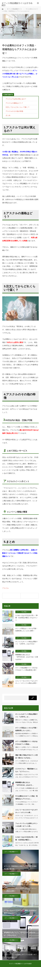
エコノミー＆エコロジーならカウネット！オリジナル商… (26, 811)
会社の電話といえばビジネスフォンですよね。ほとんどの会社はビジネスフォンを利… (26, 777)
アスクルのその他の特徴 (14, 111)
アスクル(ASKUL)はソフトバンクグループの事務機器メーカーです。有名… (26, 803)
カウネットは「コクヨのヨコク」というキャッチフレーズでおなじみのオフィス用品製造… (26, 818)
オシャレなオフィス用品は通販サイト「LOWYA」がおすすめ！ (26, 643)
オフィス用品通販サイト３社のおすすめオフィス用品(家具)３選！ (26, 669)
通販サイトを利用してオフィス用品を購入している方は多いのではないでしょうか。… (26, 749)
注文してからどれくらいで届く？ (17, 107)
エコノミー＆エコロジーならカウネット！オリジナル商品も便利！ (26, 682)
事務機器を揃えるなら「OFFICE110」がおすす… (24, 784)
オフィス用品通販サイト (23, 611)
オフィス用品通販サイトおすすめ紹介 (21, 963)
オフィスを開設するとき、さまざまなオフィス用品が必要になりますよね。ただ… (26, 763)
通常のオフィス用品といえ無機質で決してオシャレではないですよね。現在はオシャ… (26, 722)
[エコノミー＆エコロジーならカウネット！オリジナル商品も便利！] (11, 596)
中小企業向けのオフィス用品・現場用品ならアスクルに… (26, 797)
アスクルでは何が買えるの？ (16, 99)
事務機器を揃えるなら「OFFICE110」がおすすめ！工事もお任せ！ (26, 657)
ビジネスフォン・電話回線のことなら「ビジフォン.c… (26, 770)
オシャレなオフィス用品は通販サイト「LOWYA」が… (26, 715)
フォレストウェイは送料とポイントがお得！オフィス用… (26, 825)
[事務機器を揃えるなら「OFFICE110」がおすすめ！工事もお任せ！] (29, 596)
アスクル (5, 588)
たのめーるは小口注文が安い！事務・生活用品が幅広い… (26, 838)
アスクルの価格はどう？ (14, 103)
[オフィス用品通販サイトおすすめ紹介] (17, 4)
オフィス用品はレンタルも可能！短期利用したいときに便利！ (26, 630)
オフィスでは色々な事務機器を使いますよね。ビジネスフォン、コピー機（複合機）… (26, 790)
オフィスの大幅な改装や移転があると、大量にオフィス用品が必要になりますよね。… (26, 831)
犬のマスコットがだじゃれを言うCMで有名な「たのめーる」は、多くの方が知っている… (27, 845)
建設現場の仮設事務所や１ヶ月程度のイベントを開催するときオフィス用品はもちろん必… (26, 736)
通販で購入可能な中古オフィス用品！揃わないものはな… (26, 756)
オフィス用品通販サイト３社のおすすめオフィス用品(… (26, 743)
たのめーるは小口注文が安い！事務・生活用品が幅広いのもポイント (26, 618)
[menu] (38, 3)
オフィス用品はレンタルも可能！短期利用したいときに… (26, 729)
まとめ (8, 115)
